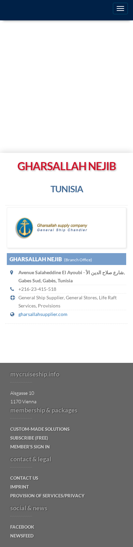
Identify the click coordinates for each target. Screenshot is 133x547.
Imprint (19, 487)
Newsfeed (22, 536)
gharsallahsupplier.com (43, 314)
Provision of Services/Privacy (47, 495)
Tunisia (66, 188)
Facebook (22, 527)
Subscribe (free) (29, 438)
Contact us (24, 478)
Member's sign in (30, 446)
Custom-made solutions (40, 429)
